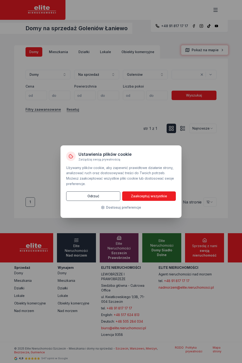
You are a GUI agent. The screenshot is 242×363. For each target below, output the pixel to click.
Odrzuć (93, 196)
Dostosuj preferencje (123, 207)
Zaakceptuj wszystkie (149, 196)
